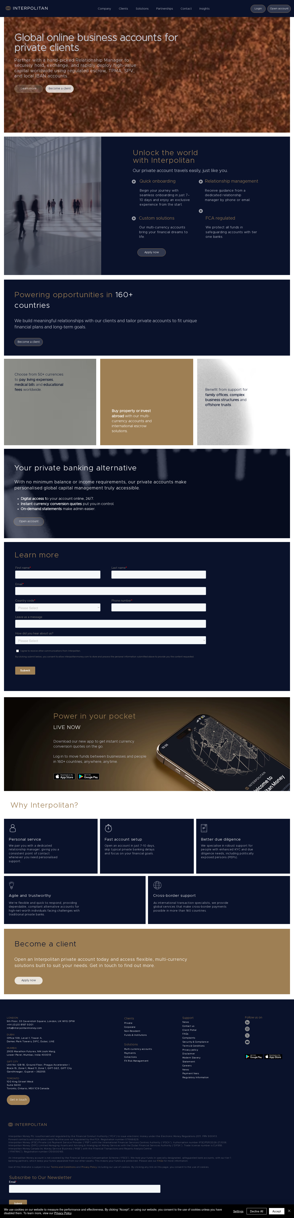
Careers (186, 1066)
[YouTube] (247, 1042)
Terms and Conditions (63, 1167)
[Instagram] (247, 1029)
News (185, 1070)
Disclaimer (188, 1054)
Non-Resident (132, 1031)
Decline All (256, 1211)
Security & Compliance (195, 1042)
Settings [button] (238, 1211)
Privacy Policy (89, 1167)
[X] (247, 1035)
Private (128, 1023)
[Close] (289, 1211)
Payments (130, 1053)
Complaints (189, 1038)
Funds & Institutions (135, 1035)
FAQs (185, 1034)
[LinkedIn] (247, 1022)
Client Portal (189, 1030)
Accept (276, 1211)
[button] (105, 9)
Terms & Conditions (193, 1046)
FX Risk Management (136, 1061)
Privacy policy (190, 1050)
